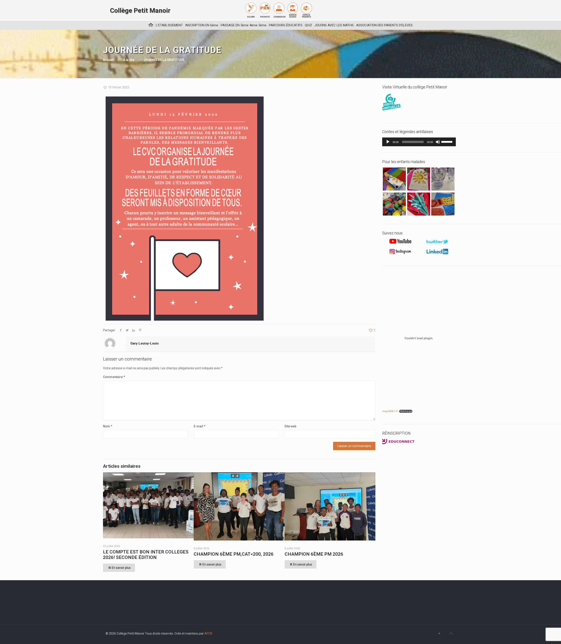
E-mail (199, 426)
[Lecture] (388, 142)
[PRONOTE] (264, 8)
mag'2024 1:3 (389, 411)
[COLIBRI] (250, 8)
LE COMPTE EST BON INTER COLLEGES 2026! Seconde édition (145, 554)
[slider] (447, 141)
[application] (419, 141)
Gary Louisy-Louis (144, 343)
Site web (290, 426)
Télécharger (405, 411)
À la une (128, 60)
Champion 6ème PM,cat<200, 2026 (233, 554)
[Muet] (438, 142)
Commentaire (114, 377)
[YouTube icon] (439, 633)
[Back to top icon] (450, 633)
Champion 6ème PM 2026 (314, 554)
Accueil (108, 60)
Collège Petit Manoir (140, 10)
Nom (107, 426)
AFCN (208, 633)
